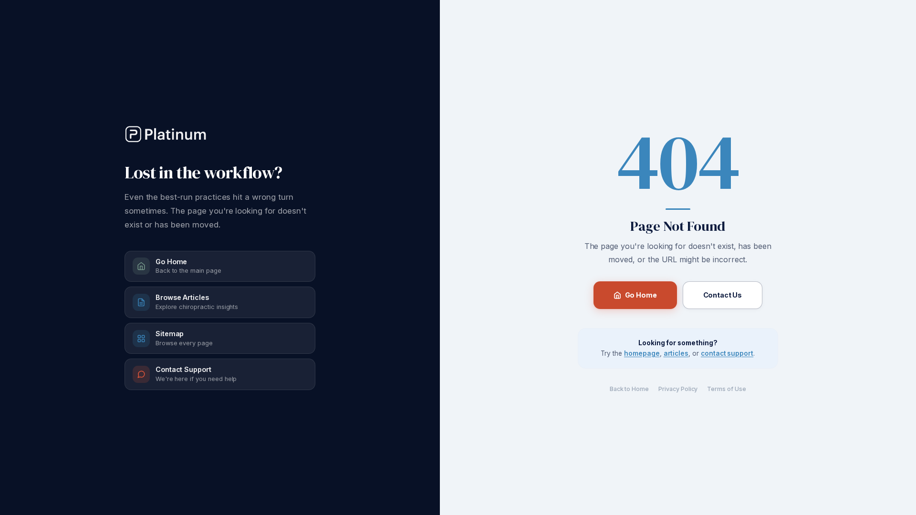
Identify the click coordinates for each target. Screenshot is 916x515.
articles (676, 353)
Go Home (641, 295)
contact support (727, 353)
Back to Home (629, 388)
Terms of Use (726, 388)
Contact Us (722, 295)
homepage (642, 353)
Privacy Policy (677, 388)
